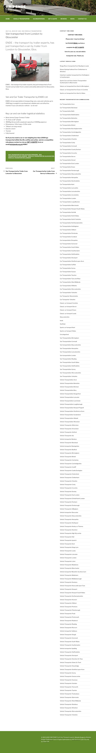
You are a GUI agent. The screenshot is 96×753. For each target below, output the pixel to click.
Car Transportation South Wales (69, 247)
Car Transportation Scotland (68, 236)
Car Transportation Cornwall (68, 146)
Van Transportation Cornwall (68, 341)
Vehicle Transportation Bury (68, 390)
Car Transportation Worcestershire (70, 289)
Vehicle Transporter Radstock (69, 620)
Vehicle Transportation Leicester (69, 397)
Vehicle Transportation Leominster (70, 401)
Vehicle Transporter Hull (67, 537)
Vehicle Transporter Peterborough (70, 610)
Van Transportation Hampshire (69, 348)
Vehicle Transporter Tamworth (69, 687)
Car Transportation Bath (67, 111)
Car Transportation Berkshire (68, 118)
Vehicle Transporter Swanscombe (70, 676)
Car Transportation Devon (67, 156)
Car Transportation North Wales (69, 216)
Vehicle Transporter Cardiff (68, 467)
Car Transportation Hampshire (69, 177)
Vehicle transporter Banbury (68, 439)
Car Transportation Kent (67, 184)
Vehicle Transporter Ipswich (68, 540)
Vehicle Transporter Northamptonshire (71, 596)
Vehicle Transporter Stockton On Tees (71, 659)
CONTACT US (82, 19)
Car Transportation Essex (67, 167)
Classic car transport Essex (68, 310)
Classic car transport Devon (68, 306)
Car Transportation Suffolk (68, 264)
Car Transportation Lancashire (69, 188)
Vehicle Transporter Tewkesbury (69, 694)
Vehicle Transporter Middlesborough (71, 579)
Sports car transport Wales (68, 331)
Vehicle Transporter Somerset (69, 638)
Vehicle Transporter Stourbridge (69, 666)
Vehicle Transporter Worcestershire (70, 711)
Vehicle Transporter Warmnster (69, 697)
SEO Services (76, 739)
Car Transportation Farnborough (69, 170)
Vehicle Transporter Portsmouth (69, 617)
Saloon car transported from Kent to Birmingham (74, 86)
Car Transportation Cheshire (68, 139)
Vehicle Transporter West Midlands (70, 701)
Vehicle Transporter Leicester (69, 554)
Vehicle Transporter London (19, 157)
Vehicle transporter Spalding (68, 648)
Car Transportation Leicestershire (70, 191)
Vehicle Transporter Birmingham (69, 453)
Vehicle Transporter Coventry (68, 488)
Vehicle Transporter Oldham (68, 603)
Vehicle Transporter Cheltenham (69, 477)
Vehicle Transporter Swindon (68, 683)
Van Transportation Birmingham (69, 338)
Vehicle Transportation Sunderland (70, 414)
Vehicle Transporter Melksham (69, 575)
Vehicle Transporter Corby (67, 484)
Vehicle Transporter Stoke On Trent (70, 662)
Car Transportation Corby (67, 142)
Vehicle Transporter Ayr (67, 435)
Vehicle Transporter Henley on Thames (71, 526)
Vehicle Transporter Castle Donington (71, 470)
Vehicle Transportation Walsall (69, 418)
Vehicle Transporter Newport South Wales (72, 592)
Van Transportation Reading (68, 359)
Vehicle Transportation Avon (68, 380)
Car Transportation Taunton (68, 275)
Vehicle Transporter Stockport (69, 655)
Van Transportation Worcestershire (70, 373)
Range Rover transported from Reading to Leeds (74, 66)
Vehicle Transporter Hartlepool (69, 523)
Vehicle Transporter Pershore (68, 606)
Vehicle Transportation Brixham (69, 387)
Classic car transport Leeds (68, 313)
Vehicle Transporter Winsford (68, 708)
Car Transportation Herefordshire (70, 181)
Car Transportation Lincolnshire (69, 195)
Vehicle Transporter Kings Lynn (69, 547)
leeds (61, 320)
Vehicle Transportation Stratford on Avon (72, 411)
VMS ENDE (16, 6)
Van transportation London (25, 155)
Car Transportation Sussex (68, 271)
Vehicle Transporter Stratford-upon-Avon (72, 669)
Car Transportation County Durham (70, 149)
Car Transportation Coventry (68, 153)
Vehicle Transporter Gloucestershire (70, 516)
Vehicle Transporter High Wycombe (70, 533)
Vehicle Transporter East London (69, 495)
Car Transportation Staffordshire (69, 254)
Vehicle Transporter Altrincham (69, 425)
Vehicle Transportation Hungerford (70, 394)
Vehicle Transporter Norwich (68, 599)
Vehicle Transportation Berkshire (70, 383)
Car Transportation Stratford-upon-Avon (72, 261)
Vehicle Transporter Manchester (69, 568)
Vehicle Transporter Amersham (69, 428)
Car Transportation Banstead (68, 107)
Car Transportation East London (69, 163)
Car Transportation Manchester (69, 205)
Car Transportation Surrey (67, 268)
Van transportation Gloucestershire (23, 154)
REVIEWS (64, 19)
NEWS (72, 19)
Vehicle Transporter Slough (68, 634)
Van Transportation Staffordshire (70, 366)
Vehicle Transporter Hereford (68, 530)
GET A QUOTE (52, 19)
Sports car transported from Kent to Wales (72, 93)
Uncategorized (64, 334)
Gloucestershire (64, 317)
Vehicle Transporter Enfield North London (72, 498)
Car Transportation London (68, 198)
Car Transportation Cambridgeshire (70, 132)
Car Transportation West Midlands (70, 282)
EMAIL (75, 43)
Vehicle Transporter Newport (68, 589)
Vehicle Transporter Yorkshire (69, 715)
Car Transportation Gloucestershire (70, 174)
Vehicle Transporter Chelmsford (69, 474)
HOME (8, 19)
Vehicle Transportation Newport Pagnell (72, 407)
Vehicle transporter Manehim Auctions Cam (73, 572)
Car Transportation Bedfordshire (69, 114)
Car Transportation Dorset (67, 160)
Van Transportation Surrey (68, 369)
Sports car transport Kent (67, 327)
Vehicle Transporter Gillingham (69, 509)
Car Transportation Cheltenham (69, 135)
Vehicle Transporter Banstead (69, 442)
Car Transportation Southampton (70, 250)
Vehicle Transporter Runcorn (68, 627)
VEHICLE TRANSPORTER (21, 19)
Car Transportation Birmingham (69, 121)
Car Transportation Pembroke (69, 233)
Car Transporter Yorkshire (67, 299)
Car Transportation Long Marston (70, 202)
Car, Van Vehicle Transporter (30, 31)
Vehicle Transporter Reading (68, 624)
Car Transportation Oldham (68, 230)
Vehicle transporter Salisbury (68, 631)
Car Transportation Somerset (68, 243)
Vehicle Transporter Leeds (68, 551)
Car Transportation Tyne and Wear (70, 278)
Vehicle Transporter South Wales (70, 641)
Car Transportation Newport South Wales (72, 209)
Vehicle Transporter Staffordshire (70, 652)
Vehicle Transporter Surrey (68, 673)
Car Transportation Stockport (68, 257)
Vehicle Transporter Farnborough (70, 505)
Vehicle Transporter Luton (67, 561)
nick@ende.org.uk (16, 144)
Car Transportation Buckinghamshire (71, 128)
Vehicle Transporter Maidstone (69, 565)
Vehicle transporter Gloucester (41, 156)
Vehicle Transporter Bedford (68, 449)
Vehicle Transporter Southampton (70, 645)
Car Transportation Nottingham (69, 226)
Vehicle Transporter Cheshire (68, 481)
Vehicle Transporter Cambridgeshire (70, 463)
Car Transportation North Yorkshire (70, 219)
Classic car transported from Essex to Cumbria (74, 89)
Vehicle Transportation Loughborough (71, 404)
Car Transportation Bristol (67, 125)
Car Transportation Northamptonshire (71, 223)
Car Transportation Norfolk (68, 212)
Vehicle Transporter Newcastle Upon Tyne (72, 585)
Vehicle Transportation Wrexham (70, 421)
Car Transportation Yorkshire (68, 292)
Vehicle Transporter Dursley (68, 491)
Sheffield (62, 324)
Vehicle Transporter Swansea (68, 680)
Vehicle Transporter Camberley (69, 460)
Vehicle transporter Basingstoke (69, 446)
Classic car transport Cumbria (69, 303)
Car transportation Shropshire (69, 240)
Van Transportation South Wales (69, 362)
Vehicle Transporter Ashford (68, 432)
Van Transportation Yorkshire (68, 376)
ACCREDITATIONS (39, 19)
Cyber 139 (46, 741)
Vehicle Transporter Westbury (69, 704)
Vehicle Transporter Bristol (68, 456)
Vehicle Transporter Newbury (68, 582)
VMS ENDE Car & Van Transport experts (62, 737)
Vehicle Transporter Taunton (68, 690)
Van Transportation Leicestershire (70, 352)
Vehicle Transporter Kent (67, 544)
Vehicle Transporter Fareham (68, 502)
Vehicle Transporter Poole (67, 613)
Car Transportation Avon (67, 104)
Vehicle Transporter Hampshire (69, 519)
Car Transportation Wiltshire (68, 285)
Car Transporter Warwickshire (69, 296)
